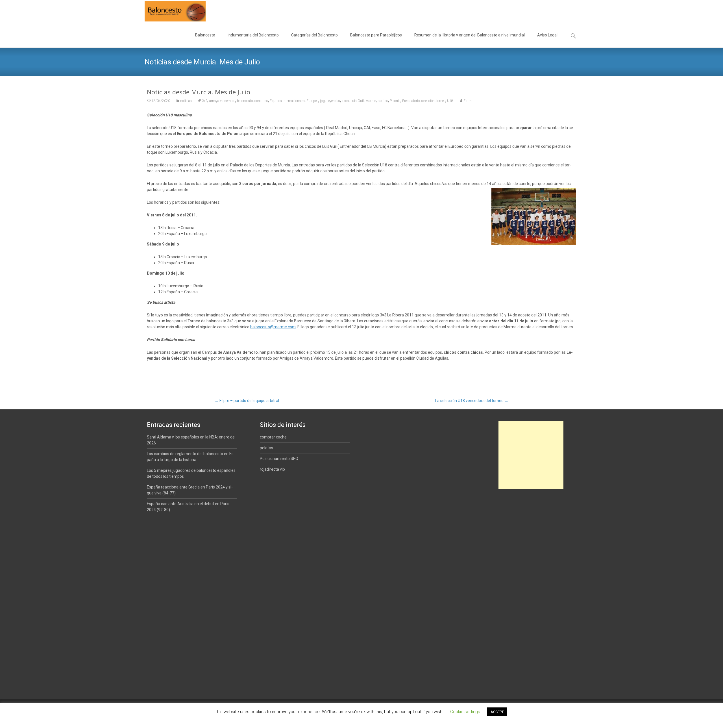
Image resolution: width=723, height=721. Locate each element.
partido (383, 101)
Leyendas (333, 101)
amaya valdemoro (222, 101)
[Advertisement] (530, 455)
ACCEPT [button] (497, 712)
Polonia (395, 101)
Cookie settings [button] (465, 711)
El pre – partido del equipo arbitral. (247, 400)
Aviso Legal (547, 35)
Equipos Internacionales (287, 101)
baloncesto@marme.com (273, 327)
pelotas (266, 448)
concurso (261, 101)
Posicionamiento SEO (279, 458)
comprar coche (273, 437)
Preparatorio (411, 101)
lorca (345, 101)
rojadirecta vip (272, 469)
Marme (370, 101)
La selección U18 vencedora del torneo (471, 400)
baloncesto (245, 101)
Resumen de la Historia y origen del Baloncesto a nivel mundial (469, 35)
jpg (322, 101)
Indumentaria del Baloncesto (253, 35)
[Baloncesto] (171, 11)
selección (428, 101)
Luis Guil (357, 101)
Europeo (312, 101)
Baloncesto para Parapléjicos (376, 35)
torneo (440, 101)
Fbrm (467, 101)
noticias (186, 101)
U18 (450, 101)
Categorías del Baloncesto (314, 35)
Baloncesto (205, 35)
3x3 (205, 101)
